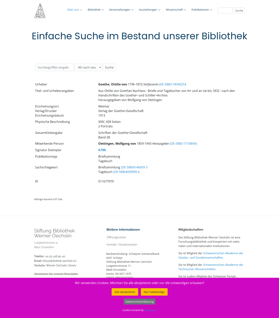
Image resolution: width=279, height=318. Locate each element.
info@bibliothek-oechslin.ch (59, 260)
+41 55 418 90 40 (55, 256)
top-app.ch (150, 310)
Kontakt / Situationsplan (122, 244)
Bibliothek (94, 9)
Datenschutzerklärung (139, 301)
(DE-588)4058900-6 (126, 172)
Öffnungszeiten (116, 237)
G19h (102, 150)
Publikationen (201, 9)
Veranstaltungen (120, 9)
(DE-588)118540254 (172, 84)
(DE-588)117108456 (183, 143)
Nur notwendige (154, 292)
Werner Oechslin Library (61, 265)
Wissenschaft (175, 9)
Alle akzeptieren (125, 292)
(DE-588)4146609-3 (134, 167)
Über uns (73, 9)
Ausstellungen (148, 9)
